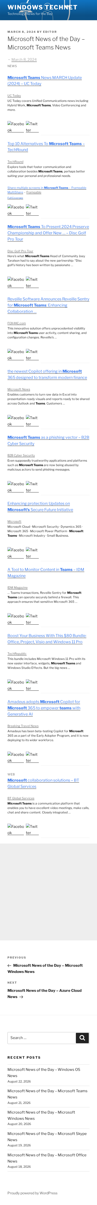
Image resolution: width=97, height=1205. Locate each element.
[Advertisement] (48, 892)
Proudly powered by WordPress (32, 1193)
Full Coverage (15, 197)
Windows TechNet (42, 7)
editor (50, 32)
